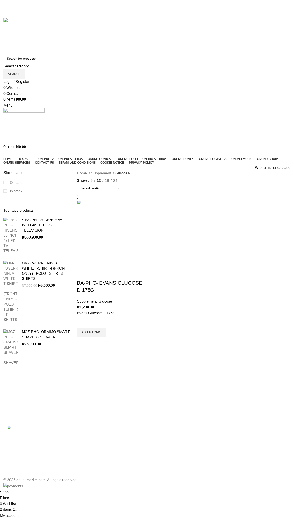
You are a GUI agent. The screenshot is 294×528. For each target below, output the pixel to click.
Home (82, 173)
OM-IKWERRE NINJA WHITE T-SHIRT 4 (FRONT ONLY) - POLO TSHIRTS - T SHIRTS (45, 271)
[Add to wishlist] (82, 322)
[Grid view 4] (139, 179)
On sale (16, 183)
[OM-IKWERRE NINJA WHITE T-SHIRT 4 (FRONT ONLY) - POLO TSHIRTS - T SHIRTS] (10, 292)
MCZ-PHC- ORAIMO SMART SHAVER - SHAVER (46, 334)
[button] (91, 332)
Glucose (105, 301)
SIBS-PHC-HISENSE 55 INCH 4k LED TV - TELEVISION (42, 225)
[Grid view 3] (131, 179)
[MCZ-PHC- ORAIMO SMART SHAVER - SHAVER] (10, 347)
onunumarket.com (30, 480)
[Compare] (82, 274)
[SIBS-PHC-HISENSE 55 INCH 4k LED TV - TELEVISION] (10, 236)
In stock (15, 191)
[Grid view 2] (122, 179)
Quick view (82, 343)
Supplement (101, 173)
